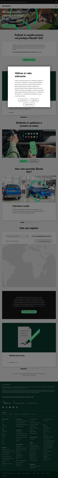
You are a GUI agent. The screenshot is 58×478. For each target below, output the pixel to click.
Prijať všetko (34, 100)
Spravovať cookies (29, 104)
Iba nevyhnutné (23, 100)
